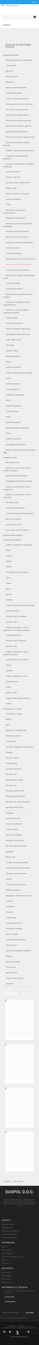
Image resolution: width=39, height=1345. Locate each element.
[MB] (19, 1105)
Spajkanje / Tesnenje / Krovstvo (19, 896)
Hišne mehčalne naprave (16, 476)
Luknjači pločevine (13, 769)
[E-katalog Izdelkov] (19, 9)
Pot (29, 1326)
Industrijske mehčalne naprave (18, 481)
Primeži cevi (10, 967)
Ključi (7, 725)
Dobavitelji (22, 1326)
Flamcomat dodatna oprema (18, 126)
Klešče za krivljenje (13, 835)
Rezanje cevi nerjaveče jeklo (17, 802)
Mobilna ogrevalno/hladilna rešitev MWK (19, 451)
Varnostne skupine (13, 253)
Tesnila (8, 556)
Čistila (8, 583)
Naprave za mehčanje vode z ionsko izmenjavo (17, 469)
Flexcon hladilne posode (16, 87)
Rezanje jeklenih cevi (14, 807)
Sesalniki (9, 984)
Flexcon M (9, 82)
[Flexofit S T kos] (19, 1062)
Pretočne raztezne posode (17, 231)
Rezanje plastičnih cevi (15, 796)
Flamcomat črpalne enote (16, 115)
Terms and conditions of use (12, 1257)
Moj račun (7, 1268)
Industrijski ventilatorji (14, 395)
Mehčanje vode (12, 462)
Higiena (8, 956)
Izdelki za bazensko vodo (16, 676)
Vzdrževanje (10, 918)
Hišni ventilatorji (12, 389)
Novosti (4, 1247)
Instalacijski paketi (13, 93)
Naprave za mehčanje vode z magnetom (17, 488)
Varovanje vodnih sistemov (17, 530)
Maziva (8, 594)
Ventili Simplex (11, 318)
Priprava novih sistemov (16, 641)
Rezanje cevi (10, 785)
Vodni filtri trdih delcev (15, 508)
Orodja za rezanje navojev (16, 862)
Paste (8, 550)
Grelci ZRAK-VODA (13, 340)
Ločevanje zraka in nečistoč (17, 270)
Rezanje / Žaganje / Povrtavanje (19, 747)
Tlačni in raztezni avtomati (16, 99)
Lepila (8, 578)
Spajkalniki (10, 906)
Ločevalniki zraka (12, 283)
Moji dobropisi (7, 1276)
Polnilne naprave (12, 177)
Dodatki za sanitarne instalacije (19, 242)
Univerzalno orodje (13, 714)
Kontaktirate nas (8, 1328)
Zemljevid (5, 1263)
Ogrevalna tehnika (11, 55)
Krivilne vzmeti (11, 829)
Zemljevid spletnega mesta (27, 1328)
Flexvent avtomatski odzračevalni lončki (18, 276)
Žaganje (9, 752)
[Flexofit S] (19, 1018)
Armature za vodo (13, 524)
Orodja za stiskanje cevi (15, 884)
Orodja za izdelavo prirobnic (17, 868)
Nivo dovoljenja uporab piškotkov (14, 1318)
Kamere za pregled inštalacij (17, 951)
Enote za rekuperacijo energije (18, 373)
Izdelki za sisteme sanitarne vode (19, 605)
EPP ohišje (9, 345)
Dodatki (8, 600)
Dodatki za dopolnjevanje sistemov (15, 157)
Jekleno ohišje (11, 351)
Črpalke (8, 670)
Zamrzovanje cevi (13, 923)
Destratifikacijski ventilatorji (17, 428)
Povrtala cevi (11, 774)
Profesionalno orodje (12, 709)
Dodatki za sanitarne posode (18, 264)
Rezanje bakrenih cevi (14, 791)
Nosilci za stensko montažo (17, 194)
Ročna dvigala (11, 934)
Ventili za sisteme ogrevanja (17, 329)
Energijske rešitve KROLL (15, 444)
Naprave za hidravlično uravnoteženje (14, 211)
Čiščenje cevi (11, 945)
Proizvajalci (11, 1326)
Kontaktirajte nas (8, 1253)
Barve (8, 589)
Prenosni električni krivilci (16, 846)
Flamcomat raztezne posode (18, 120)
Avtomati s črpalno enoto (16, 110)
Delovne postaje (12, 962)
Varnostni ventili (12, 172)
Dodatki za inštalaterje (15, 218)
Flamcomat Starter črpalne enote (20, 137)
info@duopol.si (10, 1301)
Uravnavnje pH (11, 681)
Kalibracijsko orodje (14, 780)
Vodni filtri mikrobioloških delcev (19, 513)
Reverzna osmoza (13, 519)
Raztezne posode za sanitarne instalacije (17, 225)
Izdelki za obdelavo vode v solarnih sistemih (16, 653)
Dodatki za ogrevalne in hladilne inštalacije (18, 165)
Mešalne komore (12, 356)
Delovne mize (11, 973)
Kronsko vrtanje (12, 758)
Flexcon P (9, 71)
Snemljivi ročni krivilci (14, 840)
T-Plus (8, 205)
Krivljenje (9, 813)
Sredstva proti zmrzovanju (16, 659)
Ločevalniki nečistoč (14, 289)
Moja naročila (6, 1272)
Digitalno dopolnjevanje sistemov (20, 150)
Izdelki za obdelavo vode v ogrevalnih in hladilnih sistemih (16, 628)
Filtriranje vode (12, 502)
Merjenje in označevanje (16, 730)
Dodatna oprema (13, 367)
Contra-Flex (10, 65)
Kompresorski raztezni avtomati (19, 104)
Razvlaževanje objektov (13, 535)
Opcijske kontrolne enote (16, 131)
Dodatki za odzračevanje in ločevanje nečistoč (16, 311)
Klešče (8, 719)
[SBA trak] (19, 1149)
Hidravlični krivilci (12, 818)
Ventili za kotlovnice (14, 323)
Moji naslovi (6, 1279)
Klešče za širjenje (12, 890)
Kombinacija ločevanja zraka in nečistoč (18, 295)
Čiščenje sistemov (13, 635)
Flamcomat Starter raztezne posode (16, 143)
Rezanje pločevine (13, 736)
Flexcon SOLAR (11, 76)
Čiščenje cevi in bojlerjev (16, 616)
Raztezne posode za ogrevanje (18, 60)
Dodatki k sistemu (13, 199)
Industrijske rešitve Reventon (17, 334)
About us (5, 1260)
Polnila (8, 567)
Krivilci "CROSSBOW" (13, 824)
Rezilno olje (10, 857)
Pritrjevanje (10, 741)
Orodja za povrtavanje (15, 940)
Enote (8, 362)
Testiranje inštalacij (13, 929)
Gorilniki (9, 901)
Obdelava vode (10, 457)
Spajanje (9, 852)
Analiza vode (11, 622)
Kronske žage (11, 763)
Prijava (34, 2)
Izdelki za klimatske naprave (17, 698)
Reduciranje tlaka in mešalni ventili (20, 259)
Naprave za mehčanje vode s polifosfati (17, 496)
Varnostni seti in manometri (17, 183)
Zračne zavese (11, 411)
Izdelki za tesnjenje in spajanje (18, 545)
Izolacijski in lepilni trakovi (16, 572)
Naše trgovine (7, 1250)
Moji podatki (6, 1282)
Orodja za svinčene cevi (16, 873)
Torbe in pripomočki (14, 978)
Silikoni (8, 561)
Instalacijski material (12, 540)
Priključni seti (11, 188)
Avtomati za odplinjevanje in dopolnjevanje (16, 303)
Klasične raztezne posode (16, 237)
